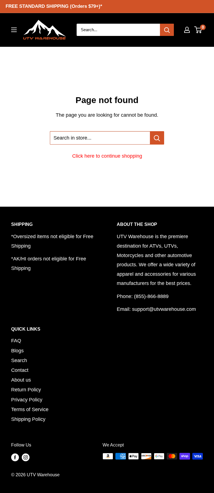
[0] (198, 29)
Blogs (17, 350)
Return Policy (26, 389)
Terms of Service (29, 409)
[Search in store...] (157, 138)
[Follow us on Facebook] (15, 457)
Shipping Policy (28, 419)
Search (19, 360)
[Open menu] (14, 30)
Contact (19, 370)
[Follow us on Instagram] (26, 457)
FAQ (16, 340)
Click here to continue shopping (107, 156)
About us (21, 380)
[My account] (187, 30)
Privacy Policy (26, 399)
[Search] (167, 30)
